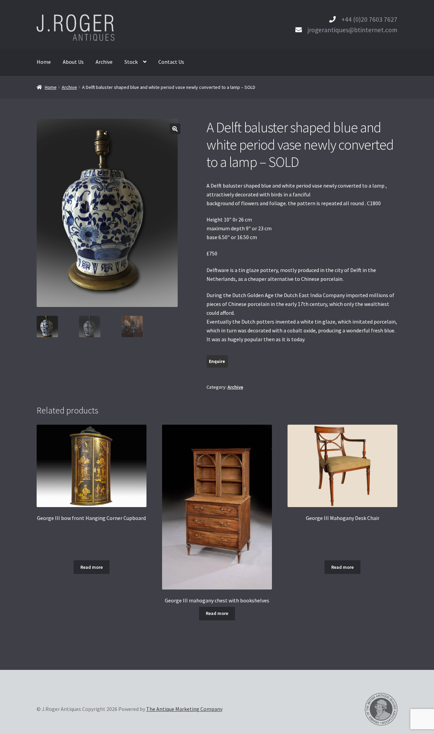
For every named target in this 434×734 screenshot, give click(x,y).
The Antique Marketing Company (184, 709)
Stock (131, 61)
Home (44, 61)
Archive (104, 61)
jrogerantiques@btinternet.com (352, 30)
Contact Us (171, 61)
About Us (73, 61)
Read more (91, 567)
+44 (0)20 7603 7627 (369, 19)
